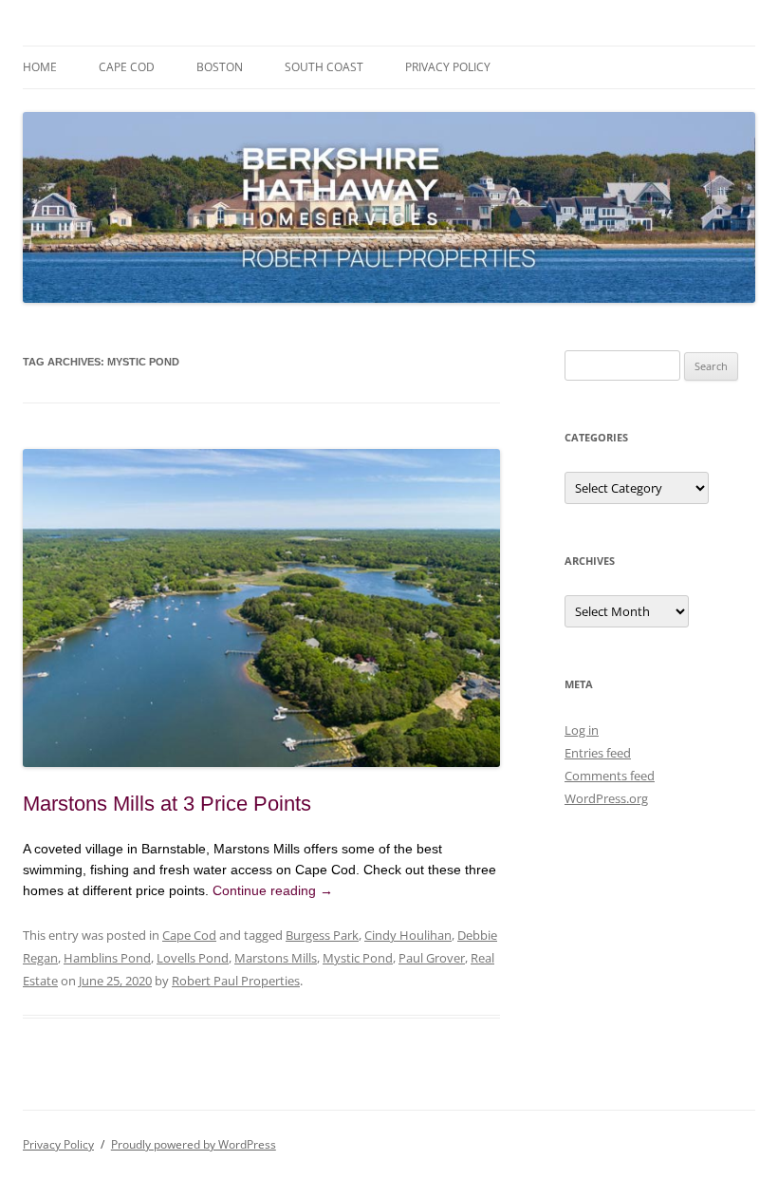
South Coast (324, 67)
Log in (582, 730)
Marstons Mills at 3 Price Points (167, 803)
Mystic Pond (358, 957)
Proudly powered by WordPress (193, 1144)
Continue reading (273, 890)
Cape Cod (127, 67)
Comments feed (610, 775)
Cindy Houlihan (408, 935)
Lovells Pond (193, 957)
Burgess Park (322, 935)
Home (40, 67)
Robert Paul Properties (236, 980)
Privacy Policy (448, 67)
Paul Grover (431, 957)
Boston (219, 67)
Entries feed (598, 752)
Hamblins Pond (107, 957)
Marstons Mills (275, 957)
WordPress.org (606, 798)
